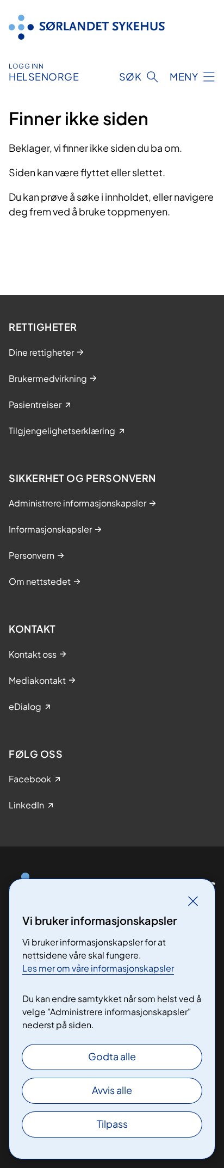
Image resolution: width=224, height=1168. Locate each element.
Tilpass (112, 1123)
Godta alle (112, 1056)
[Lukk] (193, 901)
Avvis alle (112, 1090)
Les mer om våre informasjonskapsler (98, 968)
